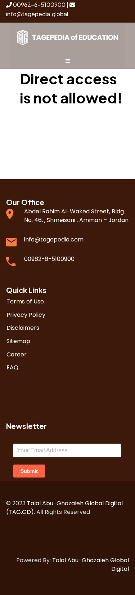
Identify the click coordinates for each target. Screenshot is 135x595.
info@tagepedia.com (54, 239)
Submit (29, 471)
